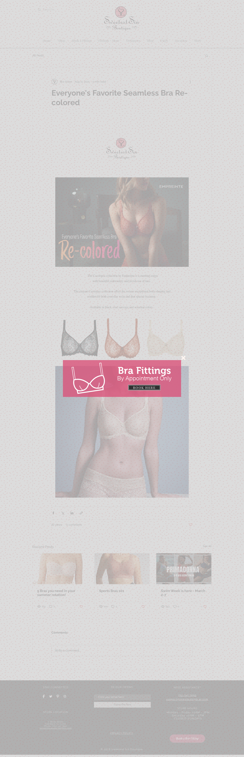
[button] (183, 358)
